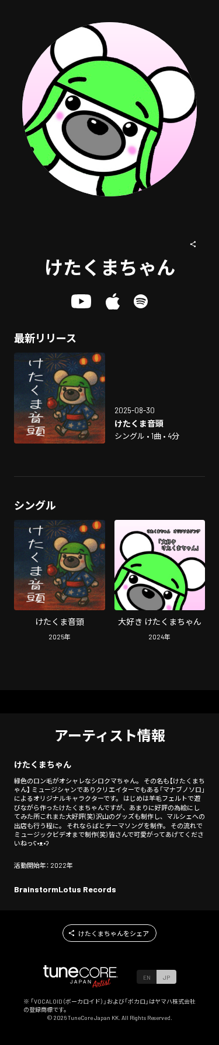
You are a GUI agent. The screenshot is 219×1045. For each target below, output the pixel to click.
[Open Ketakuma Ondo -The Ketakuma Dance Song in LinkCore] (59, 398)
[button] (193, 244)
